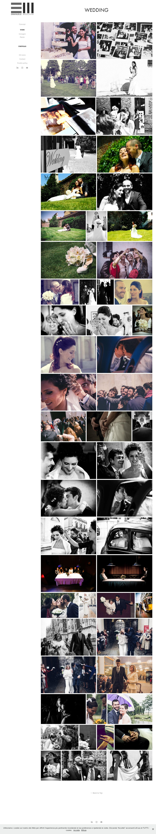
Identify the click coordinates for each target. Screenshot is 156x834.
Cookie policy (22, 63)
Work (22, 30)
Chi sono (22, 55)
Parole (22, 37)
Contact (22, 59)
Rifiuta (83, 830)
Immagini (22, 34)
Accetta (76, 830)
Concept (22, 24)
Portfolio (22, 46)
